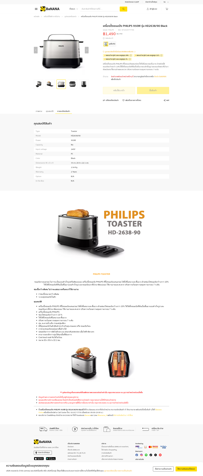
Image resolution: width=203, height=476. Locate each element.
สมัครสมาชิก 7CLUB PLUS (76, 453)
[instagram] (141, 455)
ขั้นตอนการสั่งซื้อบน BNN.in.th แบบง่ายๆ (115, 446)
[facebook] (136, 455)
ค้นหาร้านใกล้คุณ (151, 2)
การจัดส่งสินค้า (107, 453)
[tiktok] (150, 455)
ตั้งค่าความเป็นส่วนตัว (163, 468)
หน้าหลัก (36, 17)
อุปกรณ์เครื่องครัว (70, 17)
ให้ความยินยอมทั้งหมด (186, 468)
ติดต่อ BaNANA (160, 76)
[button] (36, 50)
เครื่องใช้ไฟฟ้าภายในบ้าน (52, 17)
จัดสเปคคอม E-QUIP (132, 2)
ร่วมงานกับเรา (72, 459)
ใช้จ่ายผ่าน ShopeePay (109, 450)
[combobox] (166, 2)
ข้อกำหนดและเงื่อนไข (74, 456)
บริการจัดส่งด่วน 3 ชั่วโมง (123, 415)
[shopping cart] (166, 9)
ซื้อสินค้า (153, 90)
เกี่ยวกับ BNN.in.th (74, 450)
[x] (155, 455)
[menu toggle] (36, 9)
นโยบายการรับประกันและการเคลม (112, 459)
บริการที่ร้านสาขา (107, 456)
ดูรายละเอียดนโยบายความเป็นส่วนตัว (118, 470)
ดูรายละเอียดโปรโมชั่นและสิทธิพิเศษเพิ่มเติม (119, 52)
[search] (123, 9)
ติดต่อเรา (71, 446)
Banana (88, 415)
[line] (146, 455)
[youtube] (160, 455)
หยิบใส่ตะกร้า (119, 90)
